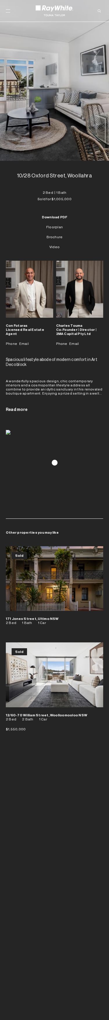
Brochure (55, 237)
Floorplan (54, 227)
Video (54, 247)
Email (24, 343)
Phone (11, 343)
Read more (16, 410)
